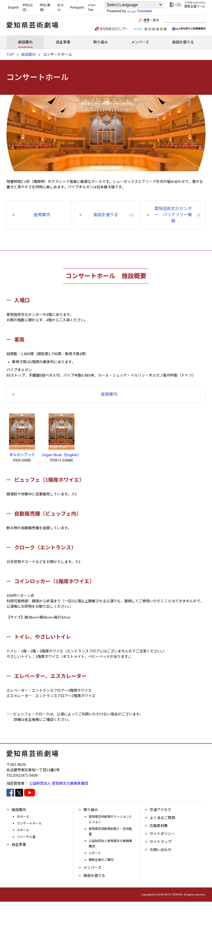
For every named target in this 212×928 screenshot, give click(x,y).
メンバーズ (92, 867)
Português (77, 7)
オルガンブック (22, 455)
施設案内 (28, 54)
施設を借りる (94, 876)
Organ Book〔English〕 (61, 455)
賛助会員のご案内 (101, 860)
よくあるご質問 (162, 818)
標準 (146, 20)
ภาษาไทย (92, 7)
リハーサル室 (26, 837)
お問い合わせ (160, 850)
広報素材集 (159, 826)
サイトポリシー (162, 834)
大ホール (23, 816)
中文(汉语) (27, 7)
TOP (10, 54)
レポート (95, 853)
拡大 (156, 20)
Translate (144, 11)
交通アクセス (160, 810)
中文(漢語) (45, 7)
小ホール (23, 830)
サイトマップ (160, 842)
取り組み (91, 810)
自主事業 (19, 845)
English (13, 7)
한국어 (60, 7)
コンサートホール (29, 823)
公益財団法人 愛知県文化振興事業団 (58, 783)
